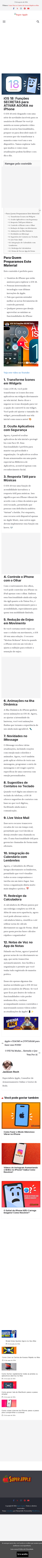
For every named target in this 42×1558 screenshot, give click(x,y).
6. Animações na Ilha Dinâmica (21, 231)
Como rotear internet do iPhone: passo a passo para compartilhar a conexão (20, 1411)
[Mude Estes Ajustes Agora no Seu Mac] (21, 1334)
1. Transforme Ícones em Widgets (22, 217)
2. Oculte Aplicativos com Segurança (23, 220)
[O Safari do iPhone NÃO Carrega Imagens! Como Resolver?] (21, 1182)
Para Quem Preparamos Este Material (22, 213)
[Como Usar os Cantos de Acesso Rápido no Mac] (21, 1350)
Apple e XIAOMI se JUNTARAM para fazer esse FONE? (22, 1043)
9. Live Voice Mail (15, 240)
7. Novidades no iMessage (19, 234)
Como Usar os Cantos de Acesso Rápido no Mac (23, 5)
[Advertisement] (21, 51)
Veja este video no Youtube (17, 372)
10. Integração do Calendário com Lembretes (22, 244)
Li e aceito (23, 1554)
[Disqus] (21, 1244)
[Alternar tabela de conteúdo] (39, 210)
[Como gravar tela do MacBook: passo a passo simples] (21, 1385)
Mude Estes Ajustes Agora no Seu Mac (21, 1341)
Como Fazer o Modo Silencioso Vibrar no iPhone (19, 1133)
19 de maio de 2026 (10, 1360)
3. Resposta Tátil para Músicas (20, 222)
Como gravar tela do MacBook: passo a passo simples (20, 1393)
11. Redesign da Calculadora (20, 248)
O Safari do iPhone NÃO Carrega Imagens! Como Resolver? (20, 1211)
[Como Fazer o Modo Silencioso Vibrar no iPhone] (21, 1104)
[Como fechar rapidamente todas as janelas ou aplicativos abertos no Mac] (21, 1366)
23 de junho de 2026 (14, 1344)
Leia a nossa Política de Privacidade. (22, 1549)
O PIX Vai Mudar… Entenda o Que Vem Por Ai (21, 1053)
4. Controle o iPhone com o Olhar (22, 225)
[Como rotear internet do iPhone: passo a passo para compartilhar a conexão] (21, 1403)
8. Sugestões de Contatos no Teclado (23, 237)
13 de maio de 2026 (9, 1379)
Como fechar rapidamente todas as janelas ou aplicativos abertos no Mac (20, 1375)
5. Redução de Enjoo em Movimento (23, 228)
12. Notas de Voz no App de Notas (22, 251)
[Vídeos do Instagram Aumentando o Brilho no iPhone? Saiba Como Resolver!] (21, 1145)
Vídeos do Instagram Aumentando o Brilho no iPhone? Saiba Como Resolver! (21, 1169)
